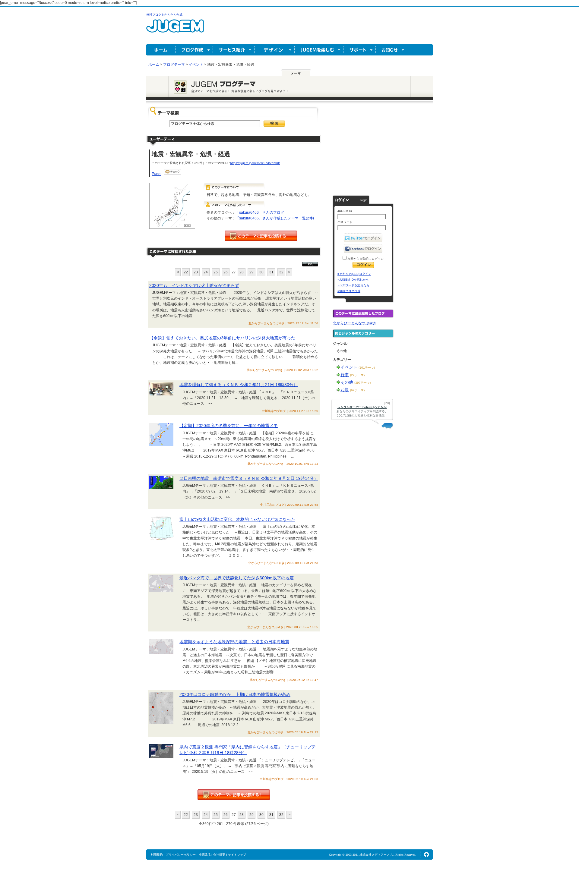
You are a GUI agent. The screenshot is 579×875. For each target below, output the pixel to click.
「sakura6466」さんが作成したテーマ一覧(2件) (275, 218)
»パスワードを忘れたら (353, 285)
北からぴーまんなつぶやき (354, 323)
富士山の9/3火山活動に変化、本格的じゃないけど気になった (237, 519)
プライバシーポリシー (181, 854)
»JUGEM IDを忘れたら (353, 279)
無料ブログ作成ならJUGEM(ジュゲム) (175, 29)
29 (251, 272)
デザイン (275, 49)
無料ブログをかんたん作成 (164, 14)
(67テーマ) (357, 390)
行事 (344, 374)
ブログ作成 (194, 49)
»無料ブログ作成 (348, 291)
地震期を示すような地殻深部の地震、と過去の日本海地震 (234, 641)
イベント (348, 367)
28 (241, 272)
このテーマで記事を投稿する (261, 236)
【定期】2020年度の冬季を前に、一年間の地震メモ (228, 425)
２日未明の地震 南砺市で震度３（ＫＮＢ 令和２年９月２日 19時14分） (248, 478)
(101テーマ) (367, 367)
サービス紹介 (234, 49)
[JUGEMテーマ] (296, 73)
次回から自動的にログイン (365, 258)
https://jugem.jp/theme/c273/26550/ (255, 163)
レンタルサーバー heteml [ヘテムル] (362, 407)
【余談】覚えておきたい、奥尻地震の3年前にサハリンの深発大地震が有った (222, 337)
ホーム (161, 49)
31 (271, 272)
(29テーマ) (357, 375)
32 (281, 272)
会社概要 (219, 854)
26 (225, 272)
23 (196, 272)
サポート (359, 49)
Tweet (156, 174)
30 (261, 272)
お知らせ (391, 49)
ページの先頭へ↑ (426, 854)
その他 (346, 382)
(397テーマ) (362, 382)
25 (216, 272)
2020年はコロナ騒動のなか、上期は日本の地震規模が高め (234, 694)
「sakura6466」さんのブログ (260, 212)
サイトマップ (237, 854)
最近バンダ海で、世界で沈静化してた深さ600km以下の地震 (236, 577)
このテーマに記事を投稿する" (234, 794)
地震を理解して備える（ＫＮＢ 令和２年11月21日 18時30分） (238, 384)
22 (186, 272)
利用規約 (157, 854)
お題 (344, 389)
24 (206, 272)
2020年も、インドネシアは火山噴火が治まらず (194, 285)
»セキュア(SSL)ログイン (354, 273)
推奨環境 (204, 854)
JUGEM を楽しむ (319, 49)
